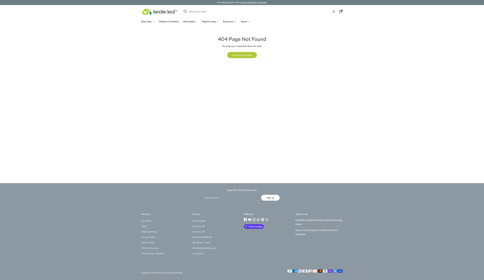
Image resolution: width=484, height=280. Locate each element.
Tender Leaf (160, 273)
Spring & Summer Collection (254, 2)
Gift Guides (189, 21)
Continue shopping (242, 55)
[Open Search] (185, 11)
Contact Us (198, 253)
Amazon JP (199, 231)
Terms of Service (149, 248)
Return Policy (148, 242)
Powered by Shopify (174, 273)
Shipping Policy (149, 231)
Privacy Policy (148, 237)
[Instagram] (253, 219)
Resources (228, 21)
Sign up (270, 197)
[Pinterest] (262, 219)
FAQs (144, 226)
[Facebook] (245, 219)
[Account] (333, 11)
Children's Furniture (169, 21)
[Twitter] (266, 219)
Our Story (146, 220)
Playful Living (209, 21)
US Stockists (199, 220)
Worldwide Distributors (204, 248)
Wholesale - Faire (201, 242)
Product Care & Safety (152, 253)
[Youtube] (249, 219)
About (244, 21)
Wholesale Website (202, 237)
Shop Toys (146, 21)
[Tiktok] (258, 219)
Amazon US (199, 226)
